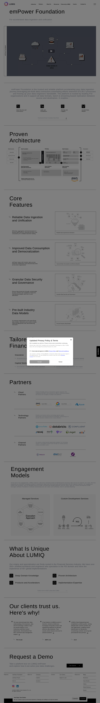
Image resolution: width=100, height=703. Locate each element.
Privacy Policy (52, 351)
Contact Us (98, 351)
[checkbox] (30, 351)
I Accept (39, 361)
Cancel (60, 361)
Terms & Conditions (64, 351)
